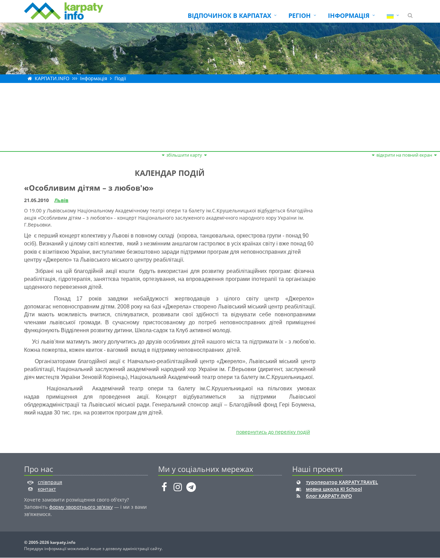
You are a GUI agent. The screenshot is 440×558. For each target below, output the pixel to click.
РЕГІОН (299, 15)
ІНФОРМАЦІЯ (349, 15)
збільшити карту (184, 155)
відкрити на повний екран (404, 155)
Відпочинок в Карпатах (229, 15)
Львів (61, 200)
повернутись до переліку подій (273, 432)
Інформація (93, 78)
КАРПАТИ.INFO (52, 78)
